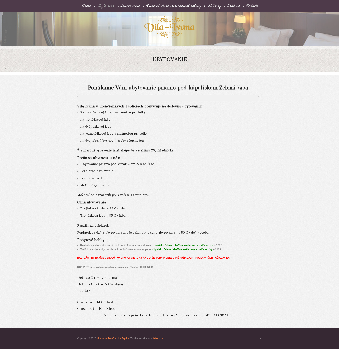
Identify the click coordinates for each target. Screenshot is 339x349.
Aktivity (214, 6)
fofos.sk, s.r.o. (160, 338)
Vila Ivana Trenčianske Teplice (113, 338)
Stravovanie (130, 6)
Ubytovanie (106, 6)
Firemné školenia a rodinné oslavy (174, 6)
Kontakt (253, 6)
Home (86, 6)
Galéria (234, 6)
